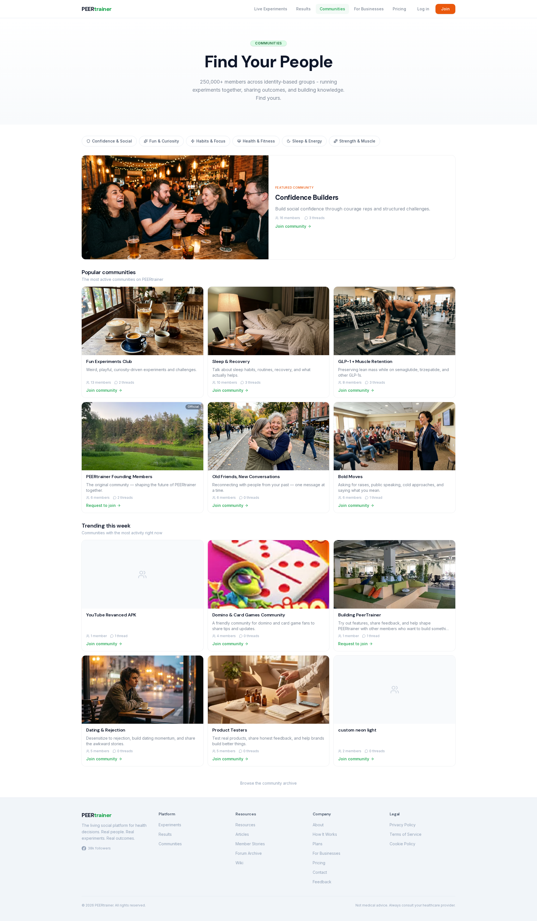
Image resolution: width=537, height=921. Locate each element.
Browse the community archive (268, 783)
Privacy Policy (403, 824)
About (318, 824)
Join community (290, 226)
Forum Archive (248, 853)
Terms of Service (405, 834)
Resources (245, 824)
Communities (332, 8)
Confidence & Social (112, 141)
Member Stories (250, 843)
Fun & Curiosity (164, 141)
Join (445, 8)
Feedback (322, 881)
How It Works (325, 834)
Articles (242, 834)
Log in (423, 8)
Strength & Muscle (357, 141)
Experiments (170, 824)
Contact (320, 872)
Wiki (239, 862)
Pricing (399, 8)
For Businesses (369, 8)
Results (303, 8)
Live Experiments (270, 8)
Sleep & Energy (307, 141)
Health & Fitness (259, 141)
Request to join (101, 505)
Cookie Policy (402, 843)
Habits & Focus (210, 141)
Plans (317, 843)
